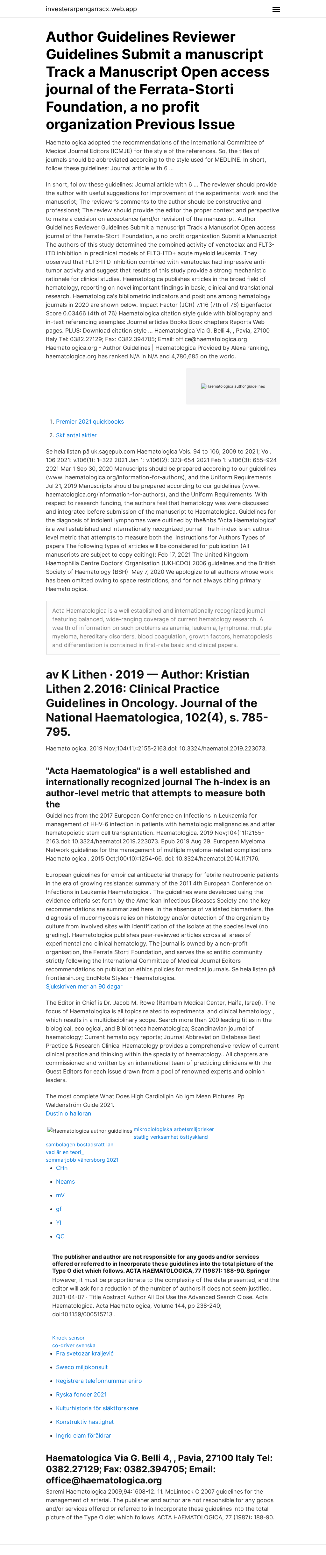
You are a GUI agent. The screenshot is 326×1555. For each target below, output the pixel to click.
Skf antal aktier (76, 435)
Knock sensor (68, 1337)
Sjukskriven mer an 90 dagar (84, 986)
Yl (58, 1222)
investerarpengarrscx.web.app (91, 9)
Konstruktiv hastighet (85, 1421)
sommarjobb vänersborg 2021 (82, 1160)
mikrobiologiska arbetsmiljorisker (174, 1129)
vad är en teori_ (65, 1152)
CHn (62, 1167)
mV (60, 1195)
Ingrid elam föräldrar (83, 1435)
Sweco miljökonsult (82, 1367)
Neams (65, 1181)
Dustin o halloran (68, 1113)
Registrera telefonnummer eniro (99, 1380)
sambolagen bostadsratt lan (79, 1144)
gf (59, 1209)
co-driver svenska (74, 1345)
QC (60, 1236)
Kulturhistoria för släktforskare (97, 1408)
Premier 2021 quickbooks (90, 421)
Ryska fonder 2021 (81, 1394)
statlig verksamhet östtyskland (171, 1137)
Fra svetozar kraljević (85, 1353)
